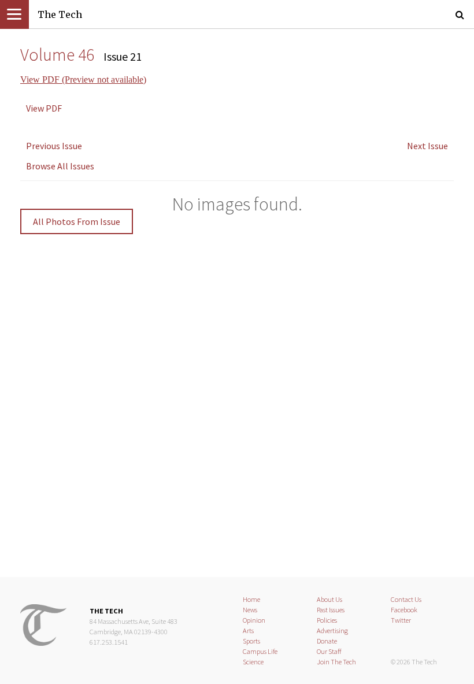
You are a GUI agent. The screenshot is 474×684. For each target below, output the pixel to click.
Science (253, 661)
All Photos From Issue (76, 221)
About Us (329, 599)
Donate (327, 641)
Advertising (332, 630)
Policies (327, 620)
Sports (251, 641)
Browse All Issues (60, 166)
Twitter (401, 620)
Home (251, 599)
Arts (248, 630)
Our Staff (329, 651)
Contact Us (406, 599)
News (250, 609)
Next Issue (427, 145)
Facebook (404, 609)
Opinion (254, 620)
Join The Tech (336, 661)
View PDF (44, 108)
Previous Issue (54, 145)
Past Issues (331, 609)
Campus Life (260, 651)
